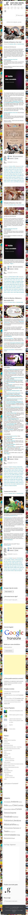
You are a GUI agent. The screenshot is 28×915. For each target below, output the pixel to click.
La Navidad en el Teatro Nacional (11, 691)
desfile (12, 172)
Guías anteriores (7, 772)
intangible (20, 175)
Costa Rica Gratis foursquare (18, 8)
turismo (8, 181)
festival (13, 284)
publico (5, 180)
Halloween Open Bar (10, 440)
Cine (14, 805)
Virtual (13, 838)
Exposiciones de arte (8, 745)
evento (7, 284)
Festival (10, 276)
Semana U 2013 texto (9, 760)
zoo (7, 485)
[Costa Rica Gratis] (14, 4)
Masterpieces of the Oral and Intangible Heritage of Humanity (13, 102)
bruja (7, 471)
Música (7, 824)
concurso (15, 471)
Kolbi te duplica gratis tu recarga (16, 714)
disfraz (21, 474)
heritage (14, 175)
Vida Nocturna (6, 468)
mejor (7, 177)
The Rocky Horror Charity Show (13, 407)
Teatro (6, 831)
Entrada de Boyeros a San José (12, 42)
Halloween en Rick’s (10, 438)
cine (12, 471)
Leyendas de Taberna (10, 444)
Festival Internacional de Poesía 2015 (12, 702)
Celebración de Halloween (9, 395)
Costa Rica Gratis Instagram (5, 11)
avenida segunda (18, 559)
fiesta (5, 477)
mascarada (20, 479)
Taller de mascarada (10, 382)
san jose (8, 180)
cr (13, 170)
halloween (6, 479)
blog (19, 167)
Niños (14, 166)
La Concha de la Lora (11, 423)
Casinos (10, 466)
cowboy (11, 170)
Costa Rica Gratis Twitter (8, 8)
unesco (11, 181)
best (6, 561)
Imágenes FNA (7, 753)
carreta (12, 169)
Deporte (13, 813)
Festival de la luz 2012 (10, 491)
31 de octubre (20, 468)
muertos (7, 480)
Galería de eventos (8, 750)
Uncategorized (12, 831)
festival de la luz (14, 515)
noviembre (18, 177)
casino (9, 471)
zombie (5, 485)
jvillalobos (6, 539)
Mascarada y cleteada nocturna (13, 390)
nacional (9, 177)
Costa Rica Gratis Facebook (5, 8)
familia (10, 284)
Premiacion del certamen (13, 369)
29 (4, 167)
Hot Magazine (9, 336)
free (19, 284)
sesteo (18, 180)
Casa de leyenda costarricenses (17, 377)
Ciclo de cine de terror (8, 338)
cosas (17, 169)
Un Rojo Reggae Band (12, 418)
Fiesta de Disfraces (12, 446)
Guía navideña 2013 (8, 770)
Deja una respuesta (20, 181)
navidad (15, 567)
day (9, 172)
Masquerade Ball (10, 424)
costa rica (21, 169)
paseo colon (11, 178)
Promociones (8, 828)
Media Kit (6, 755)
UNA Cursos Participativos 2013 (16, 710)
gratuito (6, 175)
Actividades (7, 802)
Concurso (14, 466)
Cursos (18, 809)
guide (11, 175)
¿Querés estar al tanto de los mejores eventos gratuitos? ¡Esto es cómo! (16, 720)
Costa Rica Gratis (20, 44)
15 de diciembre (20, 558)
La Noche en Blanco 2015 (9, 698)
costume (15, 473)
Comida (20, 805)
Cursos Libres (12, 729)
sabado (19, 569)
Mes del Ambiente (9, 775)
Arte (6, 805)
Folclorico (11, 166)
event (5, 284)
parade (7, 178)
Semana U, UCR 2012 (10, 777)
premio (8, 482)
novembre (14, 177)
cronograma (16, 170)
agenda (14, 167)
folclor (16, 284)
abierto (6, 167)
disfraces (18, 474)
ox (21, 177)
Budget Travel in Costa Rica (10, 740)
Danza (7, 813)
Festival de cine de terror (9, 349)
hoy (17, 175)
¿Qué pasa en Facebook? (11, 783)
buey (10, 169)
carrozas (9, 561)
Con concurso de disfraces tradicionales (14, 402)
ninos (15, 480)
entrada (16, 172)
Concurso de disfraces (11, 403)
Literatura (17, 820)
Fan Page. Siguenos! (10, 844)
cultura (20, 170)
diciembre (17, 562)
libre (23, 175)
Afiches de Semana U (9, 758)
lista (4, 177)
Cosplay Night (9, 384)
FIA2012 (15, 817)
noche (18, 567)
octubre (21, 480)
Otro (18, 824)
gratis (14, 477)
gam (21, 284)
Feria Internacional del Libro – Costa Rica (12, 747)
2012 (5, 559)
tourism (5, 181)
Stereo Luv (8, 416)
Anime (20, 802)
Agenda (11, 724)
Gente (5, 752)
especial (20, 172)
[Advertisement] (15, 613)
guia (9, 175)
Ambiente (14, 802)
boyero (7, 169)
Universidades (10, 835)
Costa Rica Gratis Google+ (12, 8)
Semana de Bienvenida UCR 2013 (11, 767)
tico (20, 180)
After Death (6, 452)
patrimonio (16, 178)
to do (23, 180)
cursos (7, 172)
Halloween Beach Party (11, 413)
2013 (6, 278)
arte (17, 167)
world (15, 181)
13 (4, 278)
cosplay (21, 471)
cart (15, 169)
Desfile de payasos (12, 373)
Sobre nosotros (7, 762)
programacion (21, 178)
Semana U (17, 828)
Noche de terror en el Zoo (11, 436)
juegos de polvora (17, 565)
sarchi (12, 180)
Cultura (13, 809)
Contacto (6, 741)
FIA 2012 (7, 774)
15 (20, 166)
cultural (5, 282)
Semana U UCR (7, 757)
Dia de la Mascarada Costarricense (13, 401)
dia (14, 172)
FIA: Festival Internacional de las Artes (12, 748)
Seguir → (12, 263)
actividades (10, 167)
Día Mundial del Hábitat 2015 (10, 700)
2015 (22, 166)
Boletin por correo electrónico (12, 644)
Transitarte (6, 769)
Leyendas (12, 479)
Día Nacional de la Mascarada (14, 393)
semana (14, 180)
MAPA (5, 779)
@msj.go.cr (10, 539)
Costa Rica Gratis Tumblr (22, 8)
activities (12, 559)
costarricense (6, 170)
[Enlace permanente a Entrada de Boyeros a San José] (14, 33)
